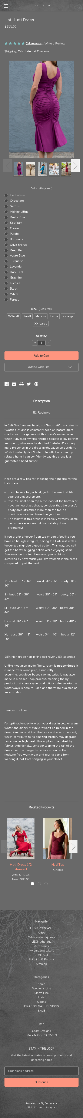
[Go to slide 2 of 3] (39, 883)
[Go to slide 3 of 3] (46, 883)
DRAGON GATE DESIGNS (41, 1006)
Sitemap (41, 964)
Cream (14, 228)
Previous (7, 165)
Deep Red (16, 250)
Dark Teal (16, 272)
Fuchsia (15, 283)
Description (41, 401)
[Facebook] (6, 384)
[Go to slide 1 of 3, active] (32, 883)
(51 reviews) (34, 43)
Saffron (15, 206)
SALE (41, 1011)
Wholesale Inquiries (41, 937)
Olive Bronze (18, 245)
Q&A (41, 933)
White (14, 294)
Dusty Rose (18, 217)
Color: (42, 188)
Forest (14, 300)
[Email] (14, 384)
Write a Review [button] (54, 44)
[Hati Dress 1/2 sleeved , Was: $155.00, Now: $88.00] (20, 838)
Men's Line (41, 993)
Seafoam (16, 223)
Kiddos (41, 1002)
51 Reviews (41, 413)
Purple (14, 234)
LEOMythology (41, 942)
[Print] (21, 384)
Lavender (16, 267)
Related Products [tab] (41, 807)
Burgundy (16, 239)
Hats (41, 997)
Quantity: (41, 335)
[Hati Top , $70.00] (57, 838)
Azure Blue (17, 256)
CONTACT (41, 955)
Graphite (16, 278)
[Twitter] (29, 384)
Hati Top (57, 865)
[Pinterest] (36, 384)
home (41, 984)
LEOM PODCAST (41, 928)
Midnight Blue (19, 212)
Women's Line (41, 988)
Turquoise (16, 261)
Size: (41, 309)
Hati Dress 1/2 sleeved (21, 867)
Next (75, 165)
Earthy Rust (18, 195)
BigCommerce (48, 1103)
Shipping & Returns (42, 959)
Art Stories (41, 946)
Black (13, 289)
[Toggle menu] (6, 6)
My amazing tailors (41, 951)
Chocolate (17, 201)
